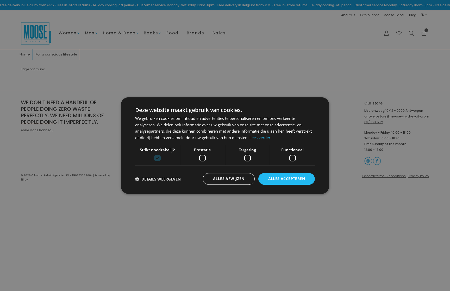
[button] (158, 179)
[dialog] (225, 145)
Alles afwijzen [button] (229, 178)
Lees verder (259, 137)
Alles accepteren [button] (286, 178)
